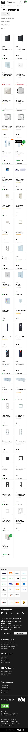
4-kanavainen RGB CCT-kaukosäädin (20, 363)
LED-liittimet (4, 675)
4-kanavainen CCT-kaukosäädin (6, 363)
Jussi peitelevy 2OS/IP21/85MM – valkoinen (6, 259)
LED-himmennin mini (21, 310)
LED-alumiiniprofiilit (6, 671)
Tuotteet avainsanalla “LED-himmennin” (15, 5)
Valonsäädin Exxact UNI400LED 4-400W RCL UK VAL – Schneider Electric (20, 128)
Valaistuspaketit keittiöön (7, 643)
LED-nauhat (4, 657)
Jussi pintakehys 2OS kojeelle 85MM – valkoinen (20, 206)
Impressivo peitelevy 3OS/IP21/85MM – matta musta (20, 495)
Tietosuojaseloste (6, 689)
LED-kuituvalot (5, 659)
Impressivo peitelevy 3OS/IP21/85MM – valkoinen (20, 443)
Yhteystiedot (4, 685)
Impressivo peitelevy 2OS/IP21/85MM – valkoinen (7, 443)
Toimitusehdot (5, 687)
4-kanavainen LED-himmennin (20, 337)
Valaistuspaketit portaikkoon (8, 646)
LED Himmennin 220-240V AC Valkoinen (7, 75)
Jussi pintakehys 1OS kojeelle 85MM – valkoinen (7, 206)
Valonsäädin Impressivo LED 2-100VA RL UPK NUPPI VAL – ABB (20, 102)
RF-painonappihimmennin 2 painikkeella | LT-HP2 (21, 259)
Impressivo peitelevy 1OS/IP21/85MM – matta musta (20, 469)
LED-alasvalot (4, 661)
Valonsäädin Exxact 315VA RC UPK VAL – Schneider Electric (7, 128)
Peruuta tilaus (5, 691)
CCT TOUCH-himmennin (19, 285)
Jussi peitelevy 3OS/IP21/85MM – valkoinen (6, 416)
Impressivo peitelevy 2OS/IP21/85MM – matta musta (7, 495)
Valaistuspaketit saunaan (7, 648)
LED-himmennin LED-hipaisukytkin (7, 180)
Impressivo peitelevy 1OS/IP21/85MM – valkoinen (20, 416)
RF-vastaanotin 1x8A (7, 389)
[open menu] (3, 2)
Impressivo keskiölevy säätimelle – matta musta (7, 469)
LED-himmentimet (6, 673)
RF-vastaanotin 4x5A (20, 389)
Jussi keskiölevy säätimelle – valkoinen (6, 233)
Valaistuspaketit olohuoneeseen (9, 645)
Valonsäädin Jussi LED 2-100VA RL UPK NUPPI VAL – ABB (7, 101)
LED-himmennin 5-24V (6, 153)
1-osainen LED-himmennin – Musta (7, 48)
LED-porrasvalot (5, 662)
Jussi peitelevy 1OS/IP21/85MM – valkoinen (20, 233)
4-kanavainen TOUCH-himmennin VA (7, 285)
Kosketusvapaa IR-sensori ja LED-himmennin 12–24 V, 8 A (20, 181)
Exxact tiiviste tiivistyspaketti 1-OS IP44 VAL (20, 521)
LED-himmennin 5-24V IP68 (20, 153)
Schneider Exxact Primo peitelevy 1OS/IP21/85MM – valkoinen (6, 522)
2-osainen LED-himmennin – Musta (20, 48)
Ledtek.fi (3, 5)
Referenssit (4, 692)
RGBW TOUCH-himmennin (5, 311)
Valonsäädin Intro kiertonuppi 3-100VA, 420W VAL (21, 75)
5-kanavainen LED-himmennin (6, 337)
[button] (25, 2)
